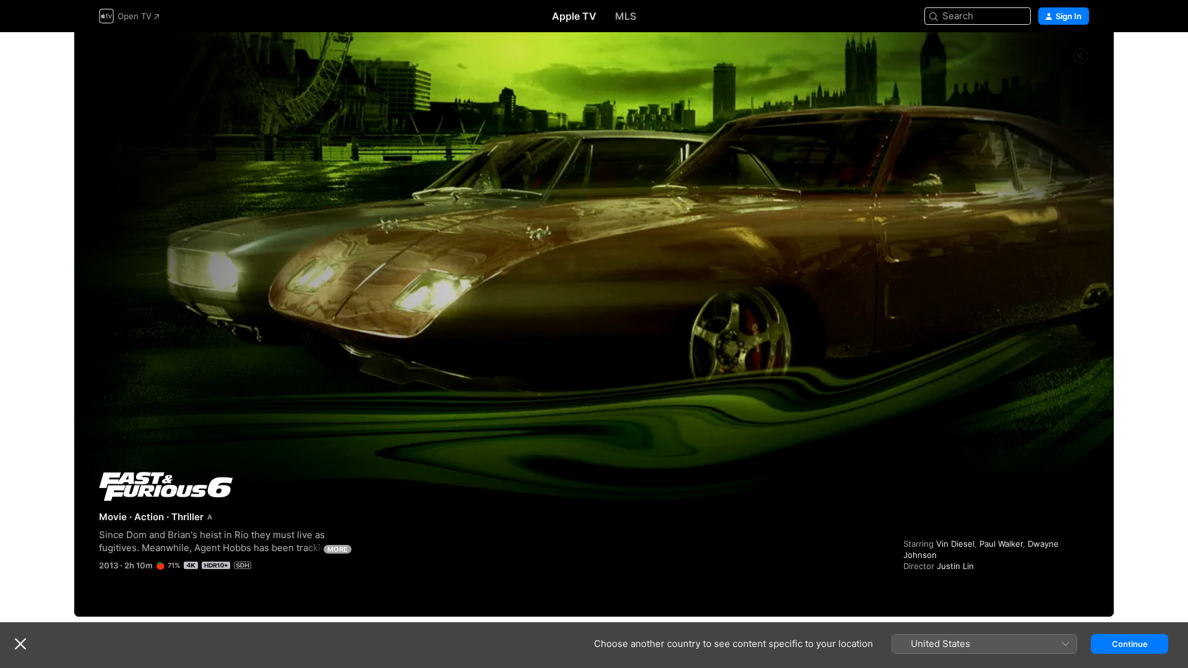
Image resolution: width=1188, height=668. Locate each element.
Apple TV (574, 16)
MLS (625, 16)
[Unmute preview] (1080, 56)
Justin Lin (955, 566)
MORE (337, 549)
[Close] (20, 643)
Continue (1130, 644)
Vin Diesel (955, 544)
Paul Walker (1001, 544)
